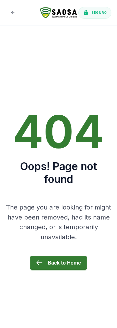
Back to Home (64, 263)
